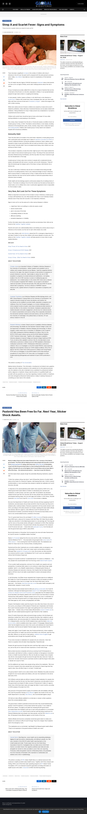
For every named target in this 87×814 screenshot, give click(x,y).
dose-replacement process (15, 711)
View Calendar (63, 99)
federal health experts (46, 560)
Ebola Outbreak (25, 9)
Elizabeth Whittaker (15, 324)
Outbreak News (7, 20)
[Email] (4, 86)
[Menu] (3, 9)
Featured (15, 9)
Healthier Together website (22, 224)
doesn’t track (35, 590)
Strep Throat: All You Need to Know (18, 246)
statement (40, 82)
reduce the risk (39, 464)
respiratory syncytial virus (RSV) (43, 139)
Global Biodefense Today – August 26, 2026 (71, 56)
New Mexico (28, 694)
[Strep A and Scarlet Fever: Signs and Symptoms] (29, 50)
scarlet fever (11, 99)
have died (16, 498)
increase (26, 73)
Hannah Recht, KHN (7, 419)
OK (40, 811)
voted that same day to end (28, 583)
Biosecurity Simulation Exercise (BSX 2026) (75, 79)
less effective (30, 692)
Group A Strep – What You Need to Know (19, 257)
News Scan (62, 59)
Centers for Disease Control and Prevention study (21, 592)
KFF (42, 763)
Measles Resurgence (50, 9)
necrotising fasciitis (13, 127)
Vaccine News (63, 9)
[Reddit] (4, 83)
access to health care (46, 609)
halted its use (48, 713)
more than (30, 498)
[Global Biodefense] (43, 3)
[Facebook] (4, 76)
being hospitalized (16, 464)
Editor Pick (17, 775)
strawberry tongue (34, 101)
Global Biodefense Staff (8, 32)
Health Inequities (25, 775)
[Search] (84, 9)
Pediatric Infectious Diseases (25, 382)
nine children (18, 77)
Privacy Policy (71, 125)
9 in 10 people (16, 538)
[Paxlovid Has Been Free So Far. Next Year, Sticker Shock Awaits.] (29, 437)
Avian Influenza (37, 9)
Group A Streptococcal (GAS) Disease (18, 250)
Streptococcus (36, 382)
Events (72, 9)
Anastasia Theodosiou (16, 296)
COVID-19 (11, 775)
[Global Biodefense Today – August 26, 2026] (72, 47)
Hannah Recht (14, 737)
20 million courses (36, 517)
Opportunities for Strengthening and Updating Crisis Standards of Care (73, 471)
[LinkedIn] (4, 79)
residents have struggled (41, 634)
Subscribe (81, 3)
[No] (85, 810)
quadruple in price (38, 526)
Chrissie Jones (14, 266)
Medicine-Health (13, 382)
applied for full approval (23, 551)
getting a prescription (40, 589)
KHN (23, 760)
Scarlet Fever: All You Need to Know (18, 253)
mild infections (25, 233)
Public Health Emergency (45, 775)
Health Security (7, 407)
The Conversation (26, 362)
